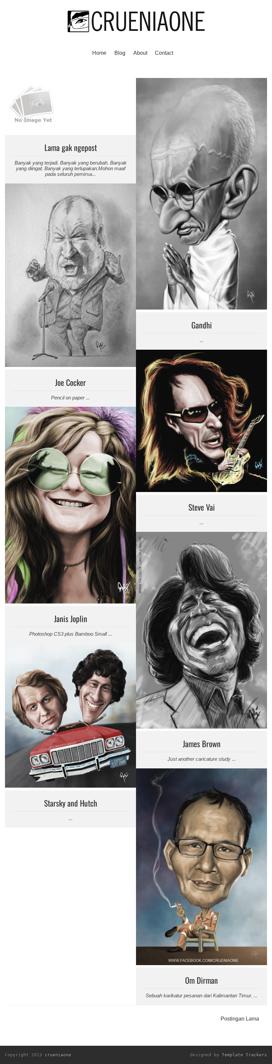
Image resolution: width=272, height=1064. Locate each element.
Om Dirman (201, 980)
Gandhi (201, 325)
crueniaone (58, 1054)
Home (99, 53)
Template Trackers (244, 1054)
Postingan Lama (240, 1019)
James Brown (202, 743)
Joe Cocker (70, 382)
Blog (119, 53)
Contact (164, 53)
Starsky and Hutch (70, 803)
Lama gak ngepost (70, 147)
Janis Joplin (70, 618)
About (140, 53)
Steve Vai (201, 507)
